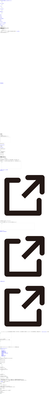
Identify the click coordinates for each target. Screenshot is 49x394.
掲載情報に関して (4, 351)
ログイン (1, 391)
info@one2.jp (1, 147)
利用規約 (3, 353)
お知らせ (3, 354)
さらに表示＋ (18, 31)
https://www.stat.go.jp (44, 331)
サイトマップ (3, 350)
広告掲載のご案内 (4, 352)
